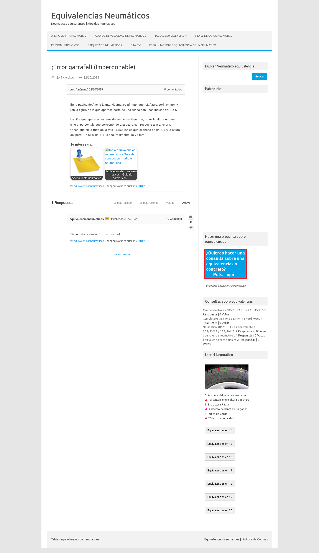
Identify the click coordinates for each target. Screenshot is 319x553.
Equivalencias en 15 (219, 443)
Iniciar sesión (122, 254)
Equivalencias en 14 (219, 430)
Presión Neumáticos (65, 45)
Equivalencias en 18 (219, 483)
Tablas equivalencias (169, 35)
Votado (170, 202)
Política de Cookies (255, 539)
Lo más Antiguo (122, 202)
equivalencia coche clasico (220, 339)
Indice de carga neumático (214, 35)
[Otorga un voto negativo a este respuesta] (191, 228)
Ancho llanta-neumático (69, 35)
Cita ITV (135, 45)
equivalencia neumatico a (219, 335)
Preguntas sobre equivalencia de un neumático (182, 45)
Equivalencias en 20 (219, 510)
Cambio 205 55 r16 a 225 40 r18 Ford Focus (231, 318)
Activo (186, 202)
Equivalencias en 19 (219, 497)
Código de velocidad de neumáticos (120, 35)
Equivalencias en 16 (219, 457)
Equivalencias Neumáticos (100, 15)
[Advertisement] (235, 162)
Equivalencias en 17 (219, 470)
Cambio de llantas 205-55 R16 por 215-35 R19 (233, 310)
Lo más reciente (149, 202)
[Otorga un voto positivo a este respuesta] (191, 217)
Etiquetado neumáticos (105, 45)
